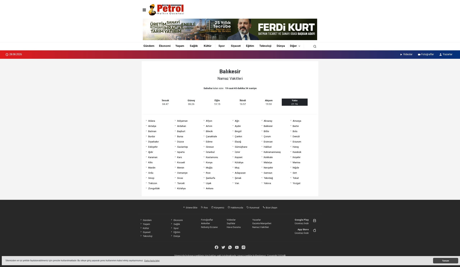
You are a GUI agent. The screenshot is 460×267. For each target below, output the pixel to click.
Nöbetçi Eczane (209, 227)
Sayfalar (231, 223)
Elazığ (238, 141)
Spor (221, 45)
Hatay (296, 146)
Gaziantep (182, 146)
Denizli (296, 136)
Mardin (151, 167)
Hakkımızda (236, 207)
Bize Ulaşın (271, 207)
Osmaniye (182, 172)
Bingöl (238, 131)
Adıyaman (182, 120)
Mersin (180, 167)
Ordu (150, 172)
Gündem (148, 45)
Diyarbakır (153, 141)
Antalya (152, 126)
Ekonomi (165, 45)
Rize (208, 172)
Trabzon (152, 183)
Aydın (238, 126)
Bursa (180, 136)
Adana (151, 120)
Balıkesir (268, 126)
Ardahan (181, 126)
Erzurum (297, 141)
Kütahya (239, 162)
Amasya (297, 120)
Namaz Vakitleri (260, 227)
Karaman (152, 157)
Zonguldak (154, 188)
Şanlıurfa (210, 178)
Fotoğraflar (427, 54)
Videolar (408, 54)
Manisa (296, 162)
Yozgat (296, 183)
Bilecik (209, 131)
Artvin (209, 126)
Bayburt (181, 131)
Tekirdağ (268, 178)
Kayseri (238, 157)
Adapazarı (240, 172)
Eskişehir (153, 146)
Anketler (205, 223)
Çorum (267, 136)
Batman (152, 131)
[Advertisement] (125, 114)
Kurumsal (254, 207)
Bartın (296, 126)
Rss (205, 207)
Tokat (296, 178)
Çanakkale (211, 136)
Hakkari (268, 146)
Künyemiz (219, 207)
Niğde (296, 167)
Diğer (293, 45)
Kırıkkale (268, 157)
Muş (237, 167)
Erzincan (268, 141)
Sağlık (194, 45)
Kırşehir (296, 157)
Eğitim (250, 45)
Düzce (180, 141)
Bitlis (266, 131)
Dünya (281, 45)
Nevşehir (268, 167)
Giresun (210, 146)
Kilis (150, 162)
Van (237, 183)
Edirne (209, 141)
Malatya (268, 162)
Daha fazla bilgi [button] (152, 260)
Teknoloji (265, 45)
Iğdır (150, 152)
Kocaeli (181, 162)
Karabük (297, 152)
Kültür (207, 45)
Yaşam (179, 45)
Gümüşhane (241, 146)
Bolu (295, 131)
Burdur (151, 136)
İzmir (237, 152)
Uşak (208, 183)
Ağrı (237, 120)
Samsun (268, 172)
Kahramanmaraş (272, 152)
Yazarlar (447, 54)
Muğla (209, 167)
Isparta (181, 152)
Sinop (151, 178)
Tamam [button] (445, 261)
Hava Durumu (234, 227)
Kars (179, 157)
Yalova (267, 183)
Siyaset (236, 45)
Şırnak (238, 178)
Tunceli (181, 183)
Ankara (209, 188)
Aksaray (268, 120)
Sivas (180, 178)
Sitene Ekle (191, 207)
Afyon (209, 120)
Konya (209, 162)
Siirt (295, 172)
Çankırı (238, 136)
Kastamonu (212, 157)
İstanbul (210, 152)
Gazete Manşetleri (261, 223)
